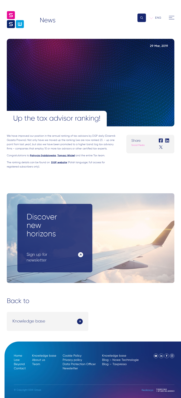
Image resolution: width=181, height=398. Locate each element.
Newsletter (70, 368)
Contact (20, 368)
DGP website (59, 162)
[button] (160, 18)
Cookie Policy (72, 355)
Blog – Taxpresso (114, 364)
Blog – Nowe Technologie (120, 360)
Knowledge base (44, 355)
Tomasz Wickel (66, 155)
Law (17, 360)
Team (36, 364)
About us (38, 360)
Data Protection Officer (79, 364)
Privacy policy (72, 360)
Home (18, 355)
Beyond (19, 364)
